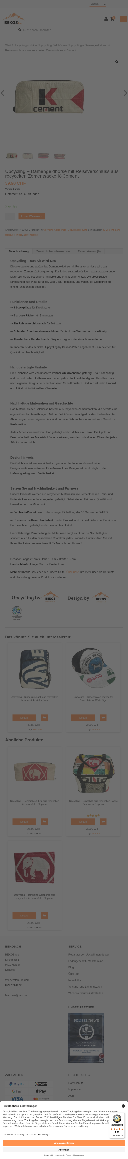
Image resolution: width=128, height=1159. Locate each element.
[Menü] (123, 1115)
